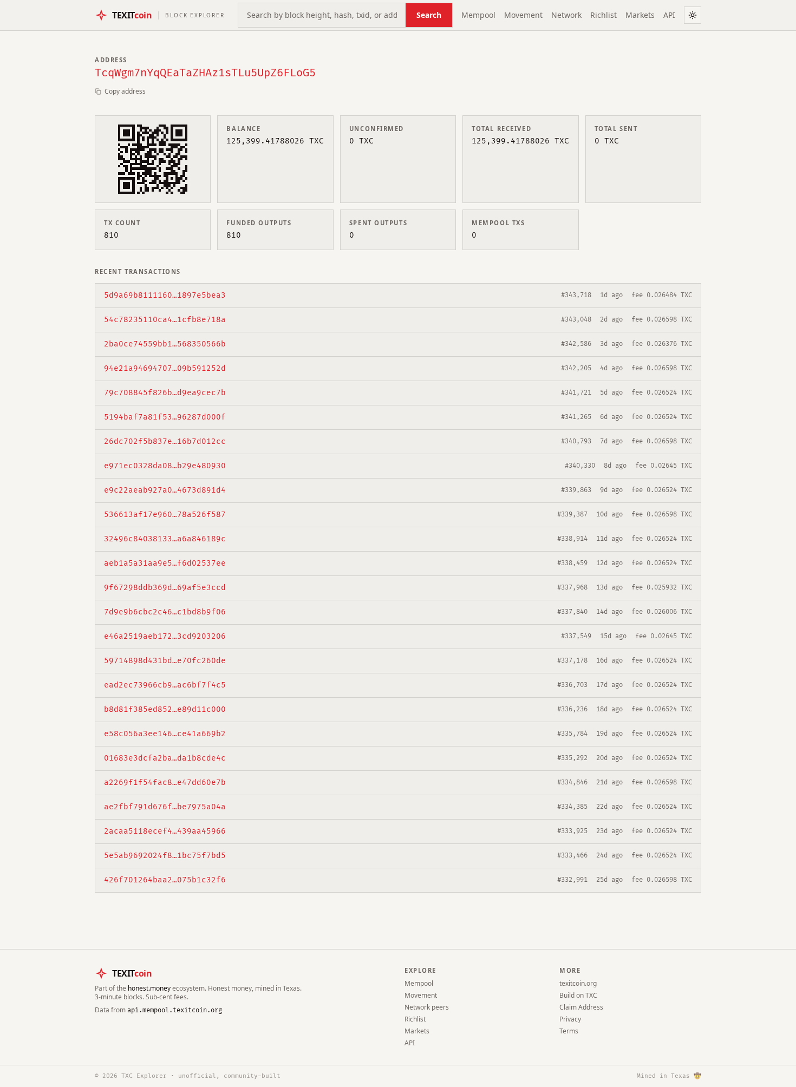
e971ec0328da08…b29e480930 (165, 465)
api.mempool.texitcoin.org (174, 1010)
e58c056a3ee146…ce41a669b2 (165, 733)
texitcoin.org (578, 983)
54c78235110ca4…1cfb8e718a (165, 319)
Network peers (426, 1007)
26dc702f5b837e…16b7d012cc (165, 441)
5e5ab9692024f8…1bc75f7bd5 (165, 855)
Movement (523, 15)
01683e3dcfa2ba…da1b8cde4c (165, 758)
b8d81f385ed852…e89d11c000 (165, 709)
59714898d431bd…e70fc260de (165, 660)
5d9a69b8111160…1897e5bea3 (165, 295)
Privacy (570, 1019)
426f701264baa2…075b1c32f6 (165, 880)
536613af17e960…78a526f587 (165, 514)
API (669, 15)
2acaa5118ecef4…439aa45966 (165, 831)
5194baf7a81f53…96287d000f (165, 417)
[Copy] (232, 295)
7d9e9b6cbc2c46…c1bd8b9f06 (165, 612)
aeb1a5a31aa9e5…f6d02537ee (165, 563)
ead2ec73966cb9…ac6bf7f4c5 (165, 685)
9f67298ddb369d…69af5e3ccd (165, 587)
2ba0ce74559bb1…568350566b (165, 344)
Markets (640, 15)
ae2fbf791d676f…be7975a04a (165, 806)
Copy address (125, 91)
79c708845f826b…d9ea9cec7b (165, 392)
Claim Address (581, 1007)
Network (566, 15)
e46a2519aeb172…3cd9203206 (165, 636)
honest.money (149, 988)
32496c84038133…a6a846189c (165, 539)
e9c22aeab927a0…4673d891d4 (165, 490)
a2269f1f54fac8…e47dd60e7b (165, 782)
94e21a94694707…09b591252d (165, 368)
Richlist (603, 15)
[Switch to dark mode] (692, 15)
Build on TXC (578, 995)
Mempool (478, 15)
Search (428, 15)
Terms (568, 1031)
